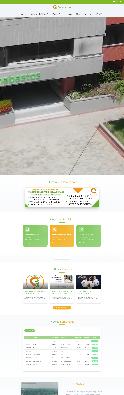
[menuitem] (25, 14)
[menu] (62, 14)
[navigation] (27, 199)
